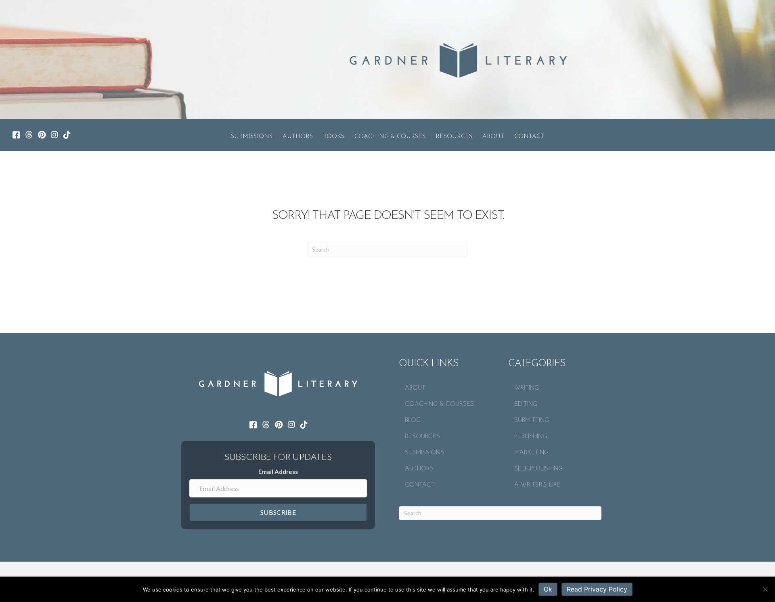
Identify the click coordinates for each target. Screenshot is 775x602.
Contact (529, 137)
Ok (548, 589)
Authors (298, 137)
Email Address (278, 471)
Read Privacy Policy (597, 589)
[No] (765, 589)
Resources (454, 137)
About (493, 137)
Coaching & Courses (389, 137)
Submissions (251, 137)
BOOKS (333, 137)
